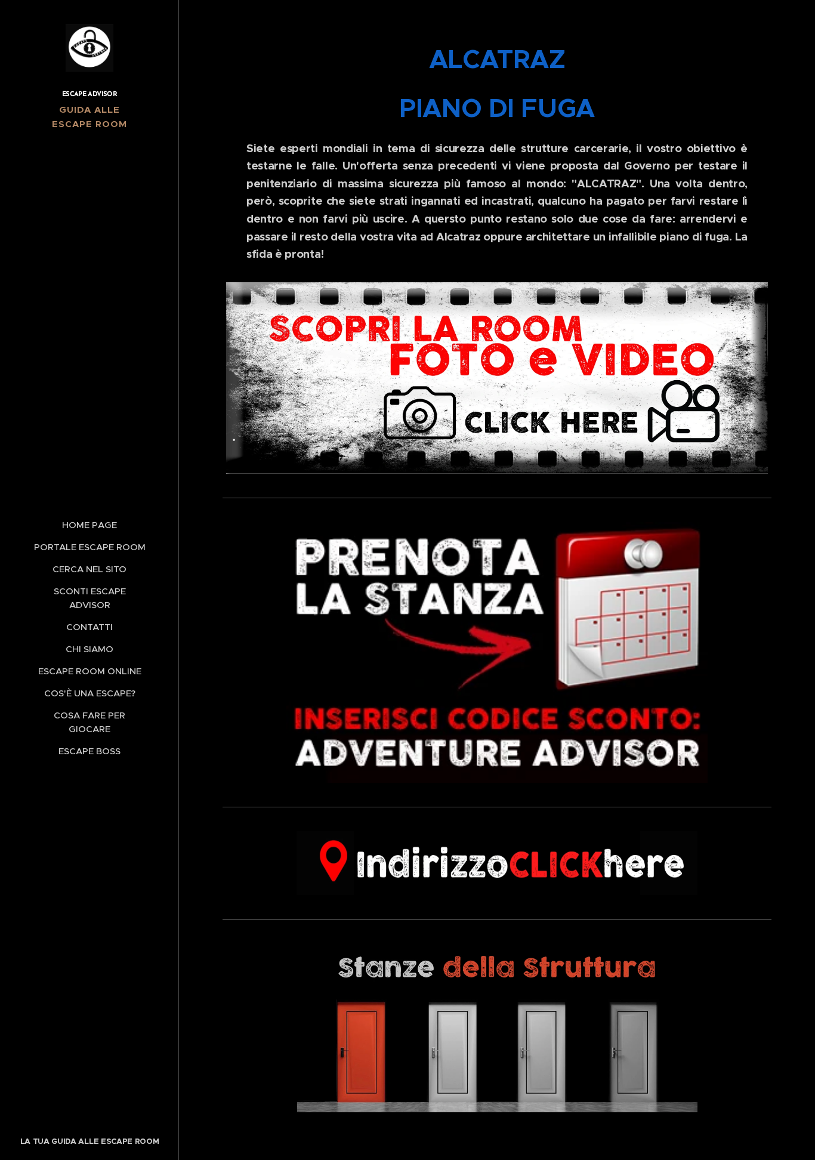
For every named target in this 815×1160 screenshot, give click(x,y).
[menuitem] (89, 525)
